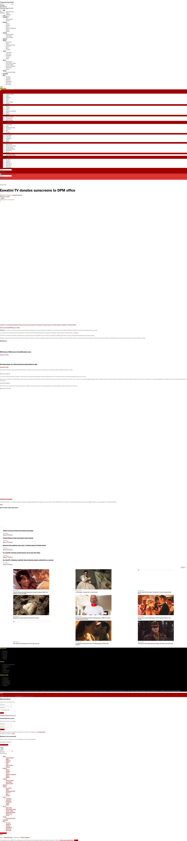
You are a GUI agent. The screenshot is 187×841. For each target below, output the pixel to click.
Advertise (8, 79)
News (4, 10)
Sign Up (13, 715)
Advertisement (6, 681)
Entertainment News (10, 45)
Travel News (9, 52)
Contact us (8, 78)
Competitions (9, 81)
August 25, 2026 (4, 354)
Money (4, 658)
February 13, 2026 (4, 196)
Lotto (7, 17)
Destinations (8, 55)
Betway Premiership (10, 66)
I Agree (76, 840)
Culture (4, 40)
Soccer (7, 69)
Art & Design (9, 42)
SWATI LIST (3, 88)
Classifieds (5, 73)
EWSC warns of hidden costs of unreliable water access (15, 352)
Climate (4, 70)
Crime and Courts (10, 11)
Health (7, 13)
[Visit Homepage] (7, 2)
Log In (13, 733)
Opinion (7, 16)
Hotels (7, 58)
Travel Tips (8, 54)
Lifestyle (5, 32)
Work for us (8, 82)
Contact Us (6, 677)
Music (7, 48)
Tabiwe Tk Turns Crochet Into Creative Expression (18, 530)
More (4, 75)
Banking (7, 23)
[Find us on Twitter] (0, 87)
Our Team (8, 76)
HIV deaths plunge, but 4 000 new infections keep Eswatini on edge (18, 364)
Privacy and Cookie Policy (66, 840)
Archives (8, 20)
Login (4, 15)
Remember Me (5, 710)
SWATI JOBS (3, 833)
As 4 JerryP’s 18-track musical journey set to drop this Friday (21, 553)
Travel (4, 51)
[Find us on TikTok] (1, 87)
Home (1, 184)
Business (5, 22)
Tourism (7, 57)
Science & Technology (11, 28)
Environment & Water (10, 72)
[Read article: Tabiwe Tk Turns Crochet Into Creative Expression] (95, 519)
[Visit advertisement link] (0, 0)
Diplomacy (8, 14)
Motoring (5, 38)
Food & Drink (9, 36)
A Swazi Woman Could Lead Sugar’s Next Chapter (18, 538)
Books (7, 43)
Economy (8, 25)
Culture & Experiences (9, 664)
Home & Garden (9, 37)
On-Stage (8, 49)
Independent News (9, 696)
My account (8, 84)
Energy (7, 26)
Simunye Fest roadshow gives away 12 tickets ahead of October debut (24, 545)
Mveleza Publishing (28, 696)
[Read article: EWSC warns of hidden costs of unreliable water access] (93, 346)
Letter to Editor (9, 19)
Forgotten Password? (5, 715)
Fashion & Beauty (10, 34)
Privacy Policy (6, 684)
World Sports (9, 67)
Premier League (9, 64)
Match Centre (9, 61)
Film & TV (8, 46)
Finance (7, 29)
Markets (8, 31)
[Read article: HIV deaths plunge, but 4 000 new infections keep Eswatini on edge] (93, 359)
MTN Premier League (11, 63)
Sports (4, 60)
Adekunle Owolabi (17, 195)
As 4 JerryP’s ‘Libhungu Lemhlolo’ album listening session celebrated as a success (28, 560)
